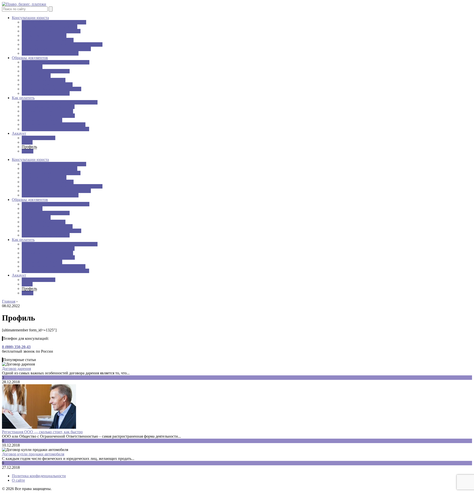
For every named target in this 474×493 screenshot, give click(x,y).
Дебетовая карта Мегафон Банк (48, 107)
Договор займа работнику (43, 80)
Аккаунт (19, 133)
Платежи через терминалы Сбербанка (53, 124)
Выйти (27, 151)
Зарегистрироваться (38, 138)
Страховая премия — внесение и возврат (56, 49)
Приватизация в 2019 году (44, 35)
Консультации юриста (30, 18)
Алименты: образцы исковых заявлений (55, 62)
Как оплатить (23, 98)
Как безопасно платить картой (47, 111)
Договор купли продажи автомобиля (33, 454)
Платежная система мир (42, 120)
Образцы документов (30, 58)
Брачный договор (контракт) (46, 71)
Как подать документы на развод (49, 26)
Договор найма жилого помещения (51, 89)
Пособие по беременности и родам (51, 31)
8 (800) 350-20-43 (16, 347)
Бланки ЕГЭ (32, 66)
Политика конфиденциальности (39, 476)
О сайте (18, 480)
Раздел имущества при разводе (48, 40)
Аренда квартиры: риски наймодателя (54, 22)
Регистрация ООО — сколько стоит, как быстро (62, 44)
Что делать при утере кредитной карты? (55, 129)
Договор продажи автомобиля (47, 84)
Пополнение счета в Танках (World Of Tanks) (60, 102)
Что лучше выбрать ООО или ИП (50, 53)
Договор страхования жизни (46, 93)
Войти (27, 142)
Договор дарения (36, 75)
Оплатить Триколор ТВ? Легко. (48, 115)
